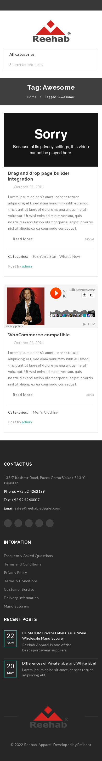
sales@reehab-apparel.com (37, 508)
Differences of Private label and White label (59, 663)
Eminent (84, 744)
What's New (69, 256)
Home (31, 97)
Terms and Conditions (22, 564)
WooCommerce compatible (39, 334)
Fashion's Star (44, 256)
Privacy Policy (15, 572)
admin (27, 266)
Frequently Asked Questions (28, 555)
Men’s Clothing (46, 412)
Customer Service (19, 589)
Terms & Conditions (21, 581)
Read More (22, 238)
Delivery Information (21, 597)
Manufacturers (16, 606)
